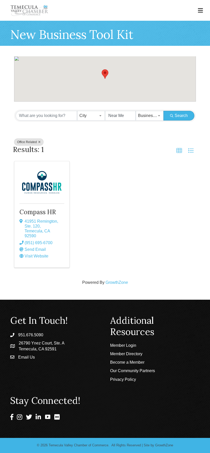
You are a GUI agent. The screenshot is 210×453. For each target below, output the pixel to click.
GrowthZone (117, 282)
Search (181, 115)
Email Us (26, 357)
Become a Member (127, 362)
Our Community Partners (132, 371)
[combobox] (91, 116)
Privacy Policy (123, 379)
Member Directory (126, 354)
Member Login (123, 345)
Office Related (27, 142)
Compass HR (37, 212)
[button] (105, 74)
